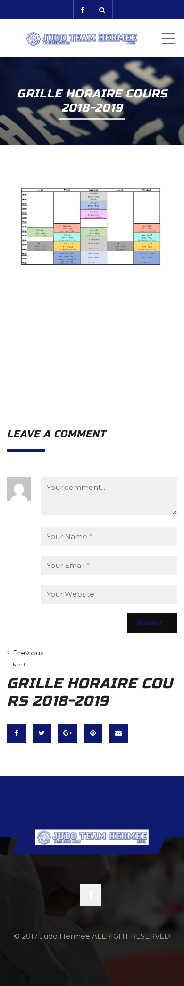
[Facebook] (82, 9)
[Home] (81, 38)
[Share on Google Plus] (67, 733)
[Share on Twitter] (42, 733)
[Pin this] (93, 733)
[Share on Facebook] (16, 733)
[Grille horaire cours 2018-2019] (92, 292)
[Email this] (118, 733)
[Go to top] (92, 837)
